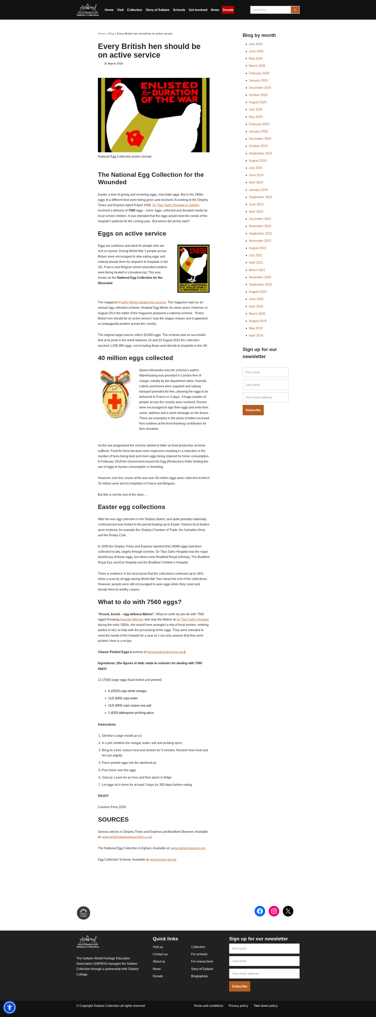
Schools (179, 10)
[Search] (295, 10)
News (215, 10)
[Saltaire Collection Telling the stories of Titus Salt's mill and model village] (87, 10)
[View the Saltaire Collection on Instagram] (274, 911)
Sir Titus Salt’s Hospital (192, 619)
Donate (228, 10)
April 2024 (256, 182)
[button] (9, 1007)
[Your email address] (266, 397)
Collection (134, 10)
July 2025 (255, 109)
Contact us (160, 954)
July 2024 (255, 168)
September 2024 (260, 153)
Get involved (198, 10)
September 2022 (260, 233)
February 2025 (259, 124)
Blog (111, 33)
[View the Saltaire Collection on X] (288, 911)
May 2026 (256, 58)
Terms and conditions (208, 1005)
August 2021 (258, 248)
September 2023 (260, 197)
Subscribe (253, 410)
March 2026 (257, 65)
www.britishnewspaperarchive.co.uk (127, 837)
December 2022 (260, 218)
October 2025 (258, 95)
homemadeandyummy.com (165, 652)
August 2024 (258, 160)
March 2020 (257, 313)
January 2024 (258, 189)
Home (109, 10)
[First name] (266, 372)
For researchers (202, 961)
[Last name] (266, 384)
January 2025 (258, 131)
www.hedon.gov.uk (163, 859)
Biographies (199, 976)
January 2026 (258, 80)
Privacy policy (238, 1005)
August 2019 (258, 321)
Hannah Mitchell (131, 619)
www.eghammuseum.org (188, 848)
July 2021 (255, 255)
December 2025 (260, 87)
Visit (120, 10)
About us (159, 961)
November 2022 (260, 226)
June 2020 (256, 299)
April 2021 (256, 262)
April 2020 (256, 306)
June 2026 (256, 51)
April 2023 (256, 211)
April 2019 (256, 335)
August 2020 (258, 291)
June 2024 (256, 175)
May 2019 (256, 328)
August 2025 (258, 102)
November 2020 (260, 277)
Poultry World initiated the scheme (142, 302)
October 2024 (258, 146)
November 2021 (260, 240)
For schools (199, 954)
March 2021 (257, 270)
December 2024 (260, 138)
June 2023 (256, 204)
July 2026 (255, 44)
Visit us (158, 947)
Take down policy (266, 1005)
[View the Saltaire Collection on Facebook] (260, 911)
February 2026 (259, 73)
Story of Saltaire (157, 10)
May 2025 (256, 117)
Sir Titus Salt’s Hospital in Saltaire (175, 205)
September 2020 (260, 284)
